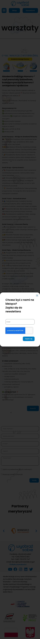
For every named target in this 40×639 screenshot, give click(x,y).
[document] (20, 319)
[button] (37, 295)
